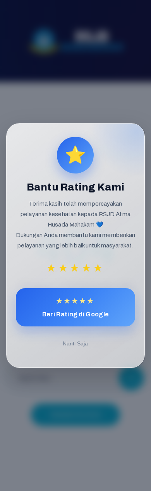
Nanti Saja (75, 343)
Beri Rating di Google (75, 307)
